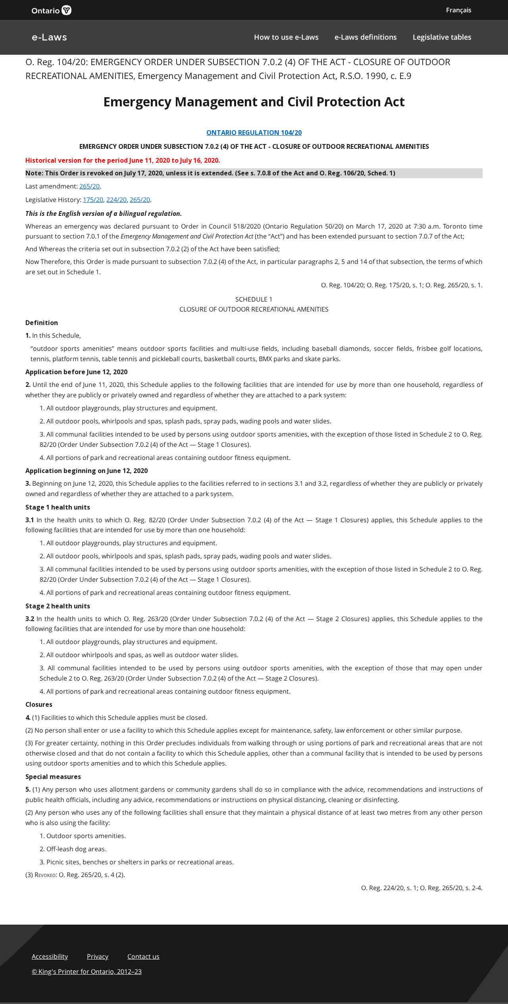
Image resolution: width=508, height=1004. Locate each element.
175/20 (93, 199)
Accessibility (50, 956)
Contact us (143, 956)
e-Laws (49, 37)
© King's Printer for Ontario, (87, 971)
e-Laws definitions (366, 37)
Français (458, 10)
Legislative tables (442, 37)
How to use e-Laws (286, 37)
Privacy (97, 956)
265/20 (89, 186)
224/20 (116, 199)
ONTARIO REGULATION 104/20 (254, 133)
